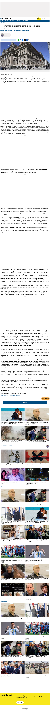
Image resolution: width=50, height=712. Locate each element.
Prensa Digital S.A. (25, 706)
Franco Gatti (6, 34)
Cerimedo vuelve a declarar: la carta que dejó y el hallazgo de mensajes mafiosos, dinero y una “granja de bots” (37, 441)
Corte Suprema (6, 395)
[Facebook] (20, 40)
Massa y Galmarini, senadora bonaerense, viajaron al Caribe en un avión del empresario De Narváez (13, 423)
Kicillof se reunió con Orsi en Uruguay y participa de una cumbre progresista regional (12, 522)
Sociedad (10, 20)
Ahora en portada (4, 486)
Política (2, 20)
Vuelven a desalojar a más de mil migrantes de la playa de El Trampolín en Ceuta (37, 675)
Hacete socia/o (39, 18)
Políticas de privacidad (25, 708)
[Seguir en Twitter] (34, 696)
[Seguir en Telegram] (37, 696)
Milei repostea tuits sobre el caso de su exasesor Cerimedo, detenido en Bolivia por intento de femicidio (12, 597)
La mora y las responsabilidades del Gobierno (10, 675)
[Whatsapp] (18, 40)
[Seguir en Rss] (41, 696)
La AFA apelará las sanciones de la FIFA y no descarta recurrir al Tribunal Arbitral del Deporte (36, 560)
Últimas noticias (4, 601)
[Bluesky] (23, 40)
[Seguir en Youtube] (40, 696)
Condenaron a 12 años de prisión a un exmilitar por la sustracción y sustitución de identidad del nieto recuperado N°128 (36, 540)
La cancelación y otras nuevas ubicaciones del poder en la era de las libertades (37, 464)
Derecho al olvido (12, 395)
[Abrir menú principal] (49, 18)
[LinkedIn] (27, 40)
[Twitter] (25, 40)
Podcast (26, 20)
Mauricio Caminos (3, 505)
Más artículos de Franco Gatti (6, 445)
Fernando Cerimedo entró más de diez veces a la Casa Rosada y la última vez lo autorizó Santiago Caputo (36, 597)
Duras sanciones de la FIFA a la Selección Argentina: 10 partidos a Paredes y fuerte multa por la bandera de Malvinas (12, 560)
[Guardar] (29, 40)
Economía (6, 20)
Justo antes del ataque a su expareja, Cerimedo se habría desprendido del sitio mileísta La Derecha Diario (12, 579)
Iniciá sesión (43, 18)
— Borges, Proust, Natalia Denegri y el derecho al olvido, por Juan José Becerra (15, 30)
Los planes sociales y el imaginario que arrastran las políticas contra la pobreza (35, 483)
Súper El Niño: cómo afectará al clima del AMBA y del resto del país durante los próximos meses (11, 441)
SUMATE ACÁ (19, 702)
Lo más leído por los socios (6, 406)
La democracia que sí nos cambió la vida (9, 482)
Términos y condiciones (25, 709)
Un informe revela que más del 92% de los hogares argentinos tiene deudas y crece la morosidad (11, 540)
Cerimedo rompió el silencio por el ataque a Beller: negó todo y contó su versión (36, 423)
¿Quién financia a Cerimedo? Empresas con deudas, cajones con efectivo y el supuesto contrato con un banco (12, 503)
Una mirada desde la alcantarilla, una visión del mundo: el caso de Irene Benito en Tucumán (12, 464)
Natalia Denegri (18, 395)
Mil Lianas (22, 20)
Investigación (18, 20)
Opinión (13, 20)
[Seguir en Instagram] (38, 696)
